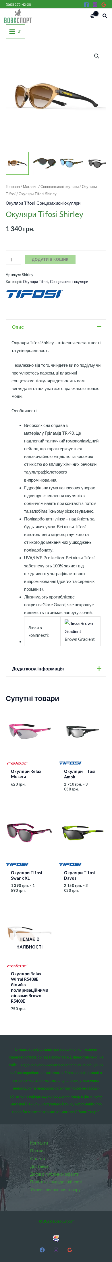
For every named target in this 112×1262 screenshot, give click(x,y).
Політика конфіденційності (56, 1181)
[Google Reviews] (103, 4)
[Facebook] (86, 4)
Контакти (39, 1143)
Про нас (38, 1150)
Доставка (39, 1166)
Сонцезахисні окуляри (59, 186)
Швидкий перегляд (29, 761)
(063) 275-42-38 (18, 4)
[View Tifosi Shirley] (17, 163)
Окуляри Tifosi (20, 203)
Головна (13, 186)
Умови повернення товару (55, 1189)
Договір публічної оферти (54, 1174)
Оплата (37, 1158)
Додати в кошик (50, 259)
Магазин (30, 186)
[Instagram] (95, 4)
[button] (105, 16)
